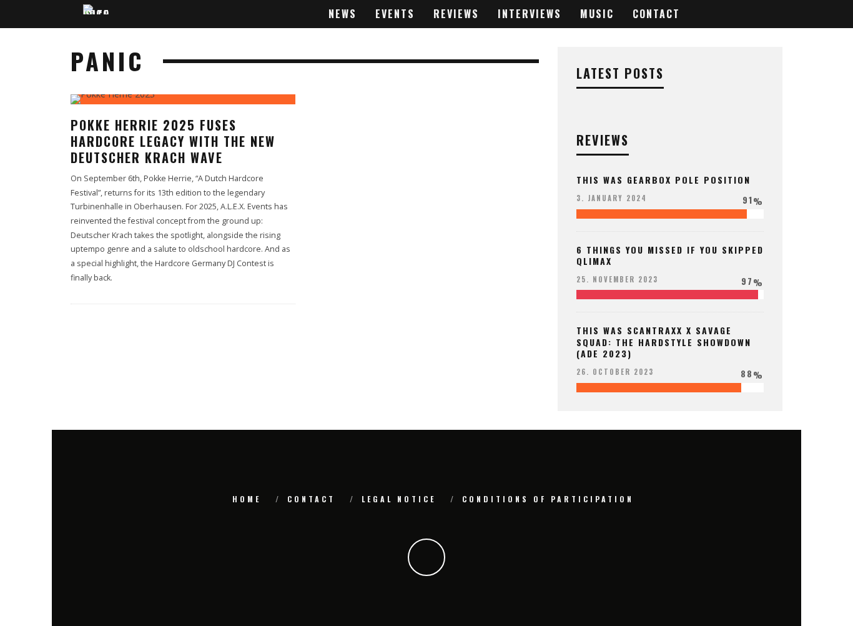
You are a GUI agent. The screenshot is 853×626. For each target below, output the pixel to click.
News (342, 13)
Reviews (456, 13)
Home (246, 499)
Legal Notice (399, 499)
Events (395, 13)
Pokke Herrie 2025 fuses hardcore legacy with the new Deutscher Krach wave (173, 141)
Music (597, 13)
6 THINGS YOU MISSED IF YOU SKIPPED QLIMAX (670, 255)
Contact (656, 13)
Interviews (529, 13)
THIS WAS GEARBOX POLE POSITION (663, 179)
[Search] (770, 14)
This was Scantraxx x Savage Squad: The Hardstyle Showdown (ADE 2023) (663, 341)
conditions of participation (548, 499)
